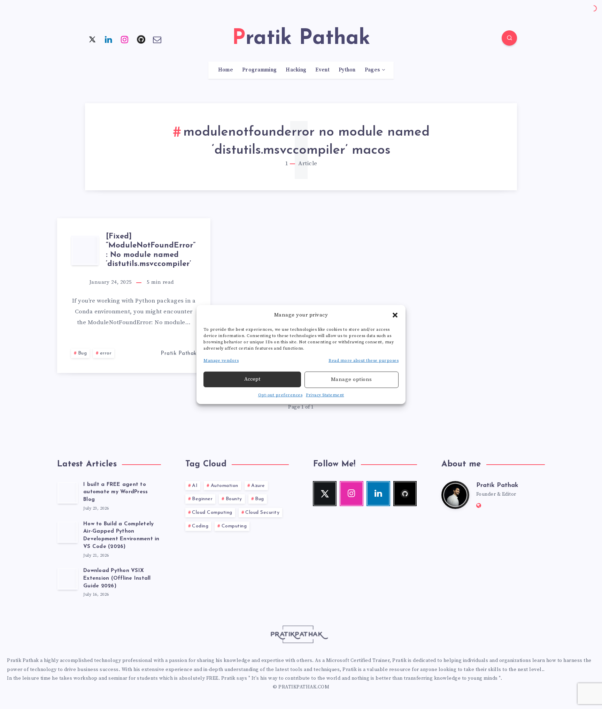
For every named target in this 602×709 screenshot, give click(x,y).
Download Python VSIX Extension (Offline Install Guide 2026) (117, 578)
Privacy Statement (325, 395)
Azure (258, 485)
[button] (395, 314)
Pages (372, 70)
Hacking (296, 70)
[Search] (509, 38)
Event (322, 70)
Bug (82, 353)
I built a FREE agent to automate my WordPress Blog (115, 492)
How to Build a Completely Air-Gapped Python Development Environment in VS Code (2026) (121, 535)
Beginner (202, 499)
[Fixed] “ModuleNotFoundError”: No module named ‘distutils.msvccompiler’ (150, 250)
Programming (259, 70)
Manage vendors (221, 360)
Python (347, 70)
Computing (234, 526)
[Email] (157, 39)
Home (225, 70)
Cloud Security (262, 512)
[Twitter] (92, 39)
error (106, 353)
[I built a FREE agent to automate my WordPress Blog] (67, 492)
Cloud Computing (212, 512)
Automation (224, 485)
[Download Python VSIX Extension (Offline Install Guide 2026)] (67, 578)
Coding (200, 526)
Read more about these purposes (364, 360)
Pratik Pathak (497, 485)
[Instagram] (124, 39)
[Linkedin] (108, 39)
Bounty (234, 499)
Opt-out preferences (280, 395)
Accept (252, 379)
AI (195, 485)
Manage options (351, 379)
